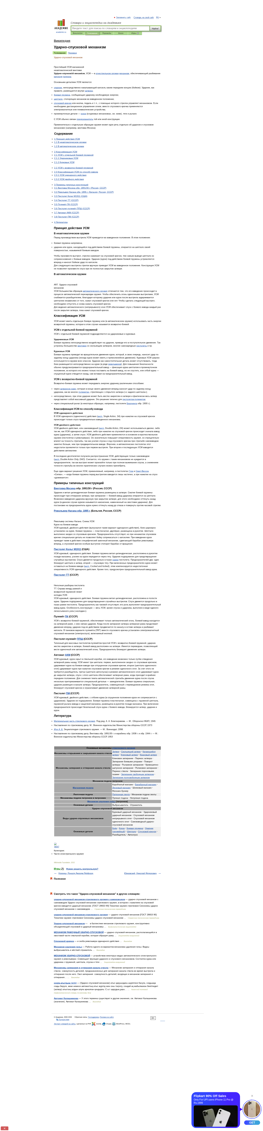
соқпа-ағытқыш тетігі (65, 983)
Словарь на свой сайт (144, 17)
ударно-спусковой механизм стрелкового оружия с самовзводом (89, 899)
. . (72, 511)
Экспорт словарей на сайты (64, 1024)
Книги (120, 33)
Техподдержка (93, 1017)
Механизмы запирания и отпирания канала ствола (81, 967)
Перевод (72, 53)
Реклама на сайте (107, 1017)
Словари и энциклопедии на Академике (96, 22)
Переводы (106, 33)
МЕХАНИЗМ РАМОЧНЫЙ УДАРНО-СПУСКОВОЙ (79, 932)
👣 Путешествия (62, 1019)
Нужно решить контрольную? (82, 869)
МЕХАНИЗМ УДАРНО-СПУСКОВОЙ (72, 955)
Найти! (155, 28)
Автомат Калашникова (66, 998)
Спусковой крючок (64, 941)
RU (157, 17)
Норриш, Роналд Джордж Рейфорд (75, 873)
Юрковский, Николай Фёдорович (140, 873)
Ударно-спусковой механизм (69, 923)
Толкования (92, 33)
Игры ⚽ (135, 33)
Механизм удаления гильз (68, 947)
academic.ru (61, 32)
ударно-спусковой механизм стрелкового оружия (81, 914)
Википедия (77, 33)
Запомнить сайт (123, 17)
